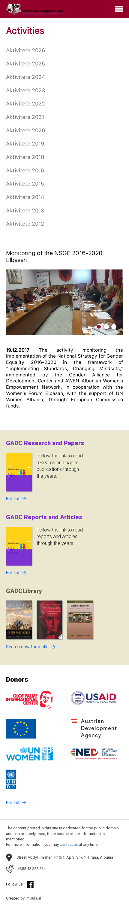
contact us (69, 844)
